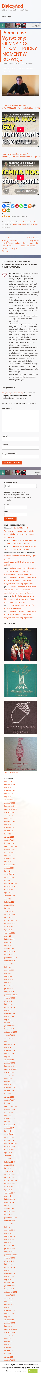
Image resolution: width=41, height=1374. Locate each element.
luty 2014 (7, 1242)
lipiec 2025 (8, 818)
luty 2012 (7, 1317)
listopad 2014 (9, 1214)
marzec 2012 (9, 1314)
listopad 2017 (9, 1103)
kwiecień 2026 (9, 790)
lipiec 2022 (8, 930)
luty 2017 (7, 1131)
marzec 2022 (9, 942)
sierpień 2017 (9, 1112)
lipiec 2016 (8, 1153)
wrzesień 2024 (9, 849)
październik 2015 (10, 1180)
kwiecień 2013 (9, 1273)
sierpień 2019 (9, 1038)
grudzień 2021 (9, 951)
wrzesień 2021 (9, 961)
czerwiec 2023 (9, 896)
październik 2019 (10, 1032)
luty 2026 (7, 797)
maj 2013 (7, 1270)
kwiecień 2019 (9, 1050)
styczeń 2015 (9, 1208)
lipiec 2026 (8, 781)
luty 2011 (7, 1354)
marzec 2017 (9, 1128)
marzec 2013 (9, 1276)
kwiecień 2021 (9, 976)
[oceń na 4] (8, 216)
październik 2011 (10, 1329)
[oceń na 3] (6, 216)
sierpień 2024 (9, 852)
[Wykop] (8, 206)
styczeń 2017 (9, 1134)
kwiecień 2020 (9, 1013)
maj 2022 (7, 936)
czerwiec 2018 (9, 1081)
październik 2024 (10, 846)
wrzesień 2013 (9, 1258)
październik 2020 (10, 995)
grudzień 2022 (9, 914)
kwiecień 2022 (9, 939)
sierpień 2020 (9, 1001)
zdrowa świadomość (19, 224)
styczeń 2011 (9, 1357)
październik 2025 (10, 809)
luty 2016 (7, 1168)
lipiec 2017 (8, 1115)
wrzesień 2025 (9, 812)
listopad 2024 (9, 843)
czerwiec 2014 (9, 1230)
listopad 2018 (9, 1066)
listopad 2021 (9, 955)
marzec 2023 (9, 905)
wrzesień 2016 (9, 1146)
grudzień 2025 (9, 803)
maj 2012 (7, 1307)
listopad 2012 (9, 1289)
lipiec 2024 (8, 855)
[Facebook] (4, 206)
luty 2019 (7, 1057)
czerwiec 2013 (9, 1267)
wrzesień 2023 (9, 886)
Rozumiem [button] (32, 1371)
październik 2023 (10, 883)
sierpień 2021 (9, 964)
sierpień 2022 (9, 927)
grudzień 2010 (9, 1360)
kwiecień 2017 (9, 1125)
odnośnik (34, 224)
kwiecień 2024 (9, 865)
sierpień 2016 (9, 1150)
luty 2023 (7, 908)
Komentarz (6, 409)
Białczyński (12, 6)
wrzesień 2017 (9, 1109)
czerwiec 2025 (9, 821)
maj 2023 (7, 899)
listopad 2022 (9, 917)
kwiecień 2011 (9, 1348)
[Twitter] (13, 206)
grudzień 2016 (9, 1137)
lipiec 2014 (8, 1227)
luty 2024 (7, 871)
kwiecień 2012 (9, 1310)
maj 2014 (7, 1233)
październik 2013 (10, 1255)
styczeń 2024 (9, 874)
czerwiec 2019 (9, 1044)
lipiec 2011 (8, 1338)
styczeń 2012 (9, 1320)
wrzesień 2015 (9, 1184)
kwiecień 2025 (9, 828)
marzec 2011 (9, 1351)
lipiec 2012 (8, 1301)
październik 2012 (10, 1292)
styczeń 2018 (9, 1097)
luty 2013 (7, 1279)
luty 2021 (7, 982)
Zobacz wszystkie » (11, 773)
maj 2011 (7, 1344)
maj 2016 (7, 1159)
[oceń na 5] (10, 216)
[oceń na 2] (4, 216)
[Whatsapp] (21, 206)
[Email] (8, 210)
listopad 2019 (9, 1029)
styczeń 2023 (9, 911)
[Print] (4, 210)
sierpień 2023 (9, 890)
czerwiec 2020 (9, 1007)
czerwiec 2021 (9, 970)
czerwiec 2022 (9, 933)
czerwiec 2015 (9, 1193)
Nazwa (5, 436)
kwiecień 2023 (9, 902)
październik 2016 (10, 1143)
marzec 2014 (9, 1239)
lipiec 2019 (8, 1041)
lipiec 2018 (8, 1078)
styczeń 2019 (9, 1060)
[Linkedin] (25, 206)
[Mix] (30, 206)
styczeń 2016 (9, 1171)
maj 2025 (7, 825)
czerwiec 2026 (9, 784)
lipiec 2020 (8, 1004)
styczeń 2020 (9, 1023)
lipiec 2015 (8, 1190)
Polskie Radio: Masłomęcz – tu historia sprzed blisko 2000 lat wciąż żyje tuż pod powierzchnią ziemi (19, 599)
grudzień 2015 (9, 1174)
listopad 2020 (9, 992)
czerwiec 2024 (9, 859)
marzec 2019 (9, 1054)
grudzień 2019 (9, 1026)
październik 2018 (10, 1069)
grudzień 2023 (9, 877)
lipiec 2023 (8, 893)
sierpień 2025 (9, 815)
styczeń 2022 (9, 948)
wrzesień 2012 (9, 1295)
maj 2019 (7, 1047)
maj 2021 (7, 973)
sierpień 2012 (9, 1298)
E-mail (5, 445)
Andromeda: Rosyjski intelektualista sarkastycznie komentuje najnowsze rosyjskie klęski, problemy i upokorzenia (20, 571)
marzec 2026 (9, 794)
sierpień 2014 (9, 1224)
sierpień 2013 (9, 1261)
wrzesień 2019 (9, 1035)
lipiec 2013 (8, 1264)
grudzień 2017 (9, 1100)
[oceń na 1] (3, 216)
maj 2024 (7, 862)
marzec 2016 (9, 1165)
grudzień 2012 (9, 1286)
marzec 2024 (9, 868)
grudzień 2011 (9, 1323)
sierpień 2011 (9, 1335)
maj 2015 (7, 1196)
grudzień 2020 (9, 989)
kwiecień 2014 (9, 1236)
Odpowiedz (35, 273)
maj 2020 (7, 1010)
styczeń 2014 (9, 1245)
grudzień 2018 (9, 1063)
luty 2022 (7, 945)
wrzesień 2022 (9, 924)
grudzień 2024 (9, 840)
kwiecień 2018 (9, 1088)
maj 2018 (7, 1085)
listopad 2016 (9, 1140)
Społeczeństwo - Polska (30, 222)
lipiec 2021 (8, 967)
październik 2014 (10, 1218)
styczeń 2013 (9, 1283)
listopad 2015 (9, 1177)
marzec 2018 (9, 1091)
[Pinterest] (17, 206)
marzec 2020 (9, 1016)
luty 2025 (7, 834)
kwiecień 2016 (9, 1162)
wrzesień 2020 (9, 998)
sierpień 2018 (9, 1075)
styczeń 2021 (9, 985)
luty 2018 (7, 1094)
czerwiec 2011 (9, 1341)
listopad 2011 (9, 1326)
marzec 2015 (9, 1202)
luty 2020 (7, 1020)
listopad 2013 (9, 1252)
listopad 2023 (9, 880)
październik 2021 (10, 958)
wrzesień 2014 (9, 1221)
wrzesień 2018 (9, 1072)
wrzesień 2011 (9, 1332)
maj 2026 (7, 787)
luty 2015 (7, 1205)
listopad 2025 (9, 806)
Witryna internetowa (9, 453)
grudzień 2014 (9, 1211)
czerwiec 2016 (9, 1156)
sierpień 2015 (9, 1187)
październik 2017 (10, 1106)
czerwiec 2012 (9, 1304)
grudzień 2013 (9, 1249)
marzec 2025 (9, 831)
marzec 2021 (9, 979)
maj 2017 (7, 1122)
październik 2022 (10, 920)
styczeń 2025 (9, 837)
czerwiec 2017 (9, 1119)
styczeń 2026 (9, 800)
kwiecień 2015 (9, 1199)
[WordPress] (34, 206)
